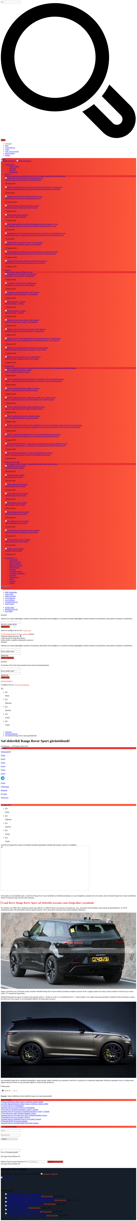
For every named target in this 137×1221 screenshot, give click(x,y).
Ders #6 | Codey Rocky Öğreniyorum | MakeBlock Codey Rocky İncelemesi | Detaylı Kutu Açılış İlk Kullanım (42, 427)
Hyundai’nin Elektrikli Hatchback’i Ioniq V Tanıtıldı (31, 1111)
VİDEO (8, 270)
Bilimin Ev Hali (27, 272)
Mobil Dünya (27, 176)
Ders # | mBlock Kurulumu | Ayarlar (17, 372)
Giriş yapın (27, 630)
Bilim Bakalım (16, 272)
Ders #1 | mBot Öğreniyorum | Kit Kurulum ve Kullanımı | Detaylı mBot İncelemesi (33, 381)
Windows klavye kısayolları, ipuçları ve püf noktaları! (23, 244)
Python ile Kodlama (55, 368)
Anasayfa (8, 732)
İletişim (7, 155)
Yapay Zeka (56, 176)
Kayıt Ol (12, 170)
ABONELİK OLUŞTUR (55, 1162)
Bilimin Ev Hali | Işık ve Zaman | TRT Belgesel (21, 322)
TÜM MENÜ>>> (11, 558)
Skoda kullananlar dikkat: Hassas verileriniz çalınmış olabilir (28, 1104)
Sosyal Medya (10, 600)
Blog (6, 146)
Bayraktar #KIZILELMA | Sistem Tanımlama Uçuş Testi (24, 1204)
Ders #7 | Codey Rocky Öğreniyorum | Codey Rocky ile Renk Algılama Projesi (32, 436)
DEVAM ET (5, 626)
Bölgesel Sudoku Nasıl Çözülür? (16, 514)
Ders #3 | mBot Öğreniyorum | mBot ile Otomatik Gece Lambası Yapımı (29, 399)
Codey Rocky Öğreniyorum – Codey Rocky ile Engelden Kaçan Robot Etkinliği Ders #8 (35, 445)
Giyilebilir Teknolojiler (17, 573)
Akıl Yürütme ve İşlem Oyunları (16, 464)
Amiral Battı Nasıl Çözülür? (14, 468)
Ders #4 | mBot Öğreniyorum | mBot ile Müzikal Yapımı (24, 409)
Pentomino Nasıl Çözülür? (14, 477)
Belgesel (8, 272)
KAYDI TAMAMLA (7, 658)
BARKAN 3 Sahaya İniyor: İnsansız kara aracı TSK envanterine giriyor (29, 1200)
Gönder (4, 1139)
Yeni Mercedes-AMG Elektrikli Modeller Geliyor (30, 1115)
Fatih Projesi (13, 560)
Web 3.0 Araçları (15, 564)
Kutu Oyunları (52, 464)
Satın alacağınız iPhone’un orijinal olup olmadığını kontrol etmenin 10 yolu (30, 226)
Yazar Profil (13, 172)
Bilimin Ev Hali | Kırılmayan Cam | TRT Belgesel (22, 359)
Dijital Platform (14, 568)
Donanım (19, 176)
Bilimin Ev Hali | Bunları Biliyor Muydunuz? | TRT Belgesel (25, 350)
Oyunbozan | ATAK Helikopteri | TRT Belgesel (21, 294)
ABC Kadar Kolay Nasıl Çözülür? (17, 541)
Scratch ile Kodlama (69, 368)
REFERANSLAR (11, 609)
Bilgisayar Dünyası (15, 566)
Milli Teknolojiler (11, 592)
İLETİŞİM (8, 611)
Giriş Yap (12, 168)
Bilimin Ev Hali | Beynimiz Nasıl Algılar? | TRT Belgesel (24, 331)
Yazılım (62, 176)
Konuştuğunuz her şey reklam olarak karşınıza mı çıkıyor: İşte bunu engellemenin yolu (34, 235)
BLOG (7, 174)
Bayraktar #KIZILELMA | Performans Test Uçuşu (22, 1212)
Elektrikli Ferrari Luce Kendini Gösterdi (27, 1119)
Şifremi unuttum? (7, 681)
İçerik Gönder (10, 153)
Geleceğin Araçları (15, 571)
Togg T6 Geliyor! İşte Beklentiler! (16, 1208)
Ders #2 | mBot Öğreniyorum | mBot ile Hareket (21, 390)
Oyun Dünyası (10, 148)
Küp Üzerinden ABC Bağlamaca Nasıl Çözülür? (21, 532)
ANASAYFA (10, 164)
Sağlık (11, 579)
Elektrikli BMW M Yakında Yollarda (26, 1123)
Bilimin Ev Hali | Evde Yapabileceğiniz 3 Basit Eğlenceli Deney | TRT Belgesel (32, 340)
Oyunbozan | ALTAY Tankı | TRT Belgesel (20, 285)
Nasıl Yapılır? (9, 604)
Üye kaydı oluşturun (22, 685)
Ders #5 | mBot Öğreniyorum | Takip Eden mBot (21, 418)
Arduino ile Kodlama (12, 368)
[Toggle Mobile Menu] (2, 589)
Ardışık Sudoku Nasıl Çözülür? (15, 495)
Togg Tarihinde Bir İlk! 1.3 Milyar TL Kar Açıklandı (23, 1196)
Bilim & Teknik (10, 176)
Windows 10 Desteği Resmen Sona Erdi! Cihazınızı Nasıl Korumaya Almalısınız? (32, 189)
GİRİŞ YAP (5, 677)
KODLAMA (9, 366)
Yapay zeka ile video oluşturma (15, 217)
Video (7, 149)
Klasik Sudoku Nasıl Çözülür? (15, 486)
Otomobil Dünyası (11, 602)
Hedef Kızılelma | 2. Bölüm (14, 313)
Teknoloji (48, 176)
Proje (34, 176)
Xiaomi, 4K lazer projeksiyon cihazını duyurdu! (21, 208)
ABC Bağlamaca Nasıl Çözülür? (16, 523)
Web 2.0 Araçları (15, 562)
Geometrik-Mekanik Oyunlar (37, 464)
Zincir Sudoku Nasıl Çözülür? (15, 505)
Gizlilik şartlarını (22, 634)
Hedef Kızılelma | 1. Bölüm (14, 303)
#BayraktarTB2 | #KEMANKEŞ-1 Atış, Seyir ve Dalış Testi (25, 1215)
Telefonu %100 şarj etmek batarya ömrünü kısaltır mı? (23, 180)
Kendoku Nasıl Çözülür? (13, 551)
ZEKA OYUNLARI (12, 462)
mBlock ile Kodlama (41, 368)
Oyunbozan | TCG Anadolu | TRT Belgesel (20, 276)
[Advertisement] (26, 892)
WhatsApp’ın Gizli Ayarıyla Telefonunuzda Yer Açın (23, 198)
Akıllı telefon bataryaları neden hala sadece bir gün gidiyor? (25, 263)
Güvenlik (12, 575)
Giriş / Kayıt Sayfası (12, 151)
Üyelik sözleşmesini (7, 634)
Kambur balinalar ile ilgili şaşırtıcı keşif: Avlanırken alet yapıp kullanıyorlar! (30, 254)
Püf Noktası (40, 176)
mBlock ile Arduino (26, 368)
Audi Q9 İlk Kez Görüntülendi (24, 1108)
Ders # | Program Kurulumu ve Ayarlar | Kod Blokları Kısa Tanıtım (28, 455)
